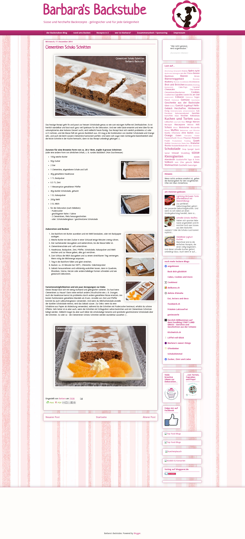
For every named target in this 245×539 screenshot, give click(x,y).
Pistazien (195, 138)
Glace (167, 105)
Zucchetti (183, 165)
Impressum (179, 33)
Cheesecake (170, 89)
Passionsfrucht (171, 138)
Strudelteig (185, 153)
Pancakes (188, 136)
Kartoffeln (169, 116)
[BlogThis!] (66, 402)
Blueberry (169, 82)
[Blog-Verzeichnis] (170, 474)
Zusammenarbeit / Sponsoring (152, 33)
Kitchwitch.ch (174, 332)
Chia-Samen (194, 89)
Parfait (197, 136)
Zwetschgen (192, 165)
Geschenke (195, 100)
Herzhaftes (180, 108)
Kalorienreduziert (182, 113)
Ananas (185, 71)
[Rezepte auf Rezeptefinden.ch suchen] (173, 434)
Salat (190, 146)
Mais (183, 122)
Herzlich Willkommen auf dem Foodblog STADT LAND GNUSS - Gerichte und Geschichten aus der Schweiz (182, 323)
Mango (189, 122)
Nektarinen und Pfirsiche (189, 130)
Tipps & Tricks (193, 159)
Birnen (196, 76)
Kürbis (196, 119)
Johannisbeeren (189, 111)
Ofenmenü (176, 133)
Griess (172, 106)
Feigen (196, 97)
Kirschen (184, 115)
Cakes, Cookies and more (180, 277)
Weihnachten (171, 165)
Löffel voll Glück (176, 338)
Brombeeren (194, 82)
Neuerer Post (53, 417)
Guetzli (179, 105)
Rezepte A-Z (103, 33)
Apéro (191, 70)
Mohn (175, 128)
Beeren (184, 75)
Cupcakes (179, 94)
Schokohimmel (175, 354)
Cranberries (169, 95)
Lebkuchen (169, 122)
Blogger (137, 533)
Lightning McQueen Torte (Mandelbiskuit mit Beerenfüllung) (187, 198)
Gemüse (185, 99)
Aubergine (176, 73)
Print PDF (55, 403)
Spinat (167, 153)
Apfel (197, 71)
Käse (177, 116)
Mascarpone (179, 124)
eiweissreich (169, 97)
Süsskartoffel (181, 159)
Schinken (196, 146)
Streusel (175, 153)
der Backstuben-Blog (56, 33)
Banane (196, 73)
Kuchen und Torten (179, 118)
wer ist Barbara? (123, 33)
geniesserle (173, 315)
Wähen (196, 162)
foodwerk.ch (174, 304)
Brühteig (196, 85)
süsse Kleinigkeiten (182, 154)
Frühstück (175, 100)
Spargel (190, 149)
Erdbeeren (179, 97)
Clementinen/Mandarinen (175, 92)
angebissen (173, 266)
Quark (196, 140)
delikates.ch (174, 288)
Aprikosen (168, 73)
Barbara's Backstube (94, 10)
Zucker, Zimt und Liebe (179, 359)
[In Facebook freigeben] (71, 402)
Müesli (167, 130)
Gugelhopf (188, 105)
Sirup (184, 149)
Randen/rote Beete (178, 143)
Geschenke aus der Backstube (182, 102)
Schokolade (172, 149)
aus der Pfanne (186, 73)
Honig (167, 111)
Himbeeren (193, 108)
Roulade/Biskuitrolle (180, 146)
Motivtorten (184, 127)
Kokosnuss (194, 115)
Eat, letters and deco (178, 298)
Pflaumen (187, 138)
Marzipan (168, 125)
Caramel (196, 87)
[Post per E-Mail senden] (81, 398)
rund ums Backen (81, 33)
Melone (190, 125)
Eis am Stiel (194, 94)
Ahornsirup (169, 71)
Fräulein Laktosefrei (178, 309)
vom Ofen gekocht (183, 162)
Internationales (176, 111)
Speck (197, 149)
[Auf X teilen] (69, 402)
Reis (188, 143)
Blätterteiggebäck (174, 78)
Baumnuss (169, 76)
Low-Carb (177, 122)
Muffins (175, 130)
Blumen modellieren (181, 82)
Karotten (195, 113)
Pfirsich (180, 138)
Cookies (195, 92)
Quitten (168, 143)
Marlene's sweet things (179, 343)
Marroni (196, 122)
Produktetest (177, 141)
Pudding (187, 141)
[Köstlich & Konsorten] (175, 461)
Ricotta (168, 145)
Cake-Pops (183, 87)
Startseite (101, 417)
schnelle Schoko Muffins (186, 218)
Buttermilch (169, 87)
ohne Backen (187, 133)
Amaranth (177, 71)
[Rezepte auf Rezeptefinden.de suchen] (173, 442)
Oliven (197, 133)
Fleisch (167, 100)
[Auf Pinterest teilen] (74, 402)
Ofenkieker (173, 348)
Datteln (186, 95)
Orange (169, 135)
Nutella (167, 133)
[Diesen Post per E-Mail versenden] (63, 402)
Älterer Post (149, 417)
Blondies (196, 79)
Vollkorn (169, 162)
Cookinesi (172, 282)
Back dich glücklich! (177, 271)
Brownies (189, 85)
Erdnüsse (189, 97)
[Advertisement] (64, 509)
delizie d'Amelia (175, 293)
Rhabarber (194, 143)
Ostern (178, 135)
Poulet (167, 141)
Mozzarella (195, 127)
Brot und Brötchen (175, 84)
